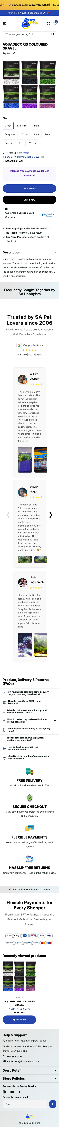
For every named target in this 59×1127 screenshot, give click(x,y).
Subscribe (52, 1104)
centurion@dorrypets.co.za (23, 1061)
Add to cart (29, 188)
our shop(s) (24, 152)
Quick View (19, 1019)
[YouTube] (12, 1092)
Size (5, 118)
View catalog (4, 23)
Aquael (6, 53)
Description (11, 252)
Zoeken (52, 34)
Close (29, 1070)
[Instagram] (4, 1091)
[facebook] (19, 1092)
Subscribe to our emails (16, 1097)
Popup (42, 156)
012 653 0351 (14, 1056)
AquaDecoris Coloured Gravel (19, 1003)
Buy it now (29, 199)
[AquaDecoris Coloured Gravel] (19, 976)
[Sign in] (48, 23)
